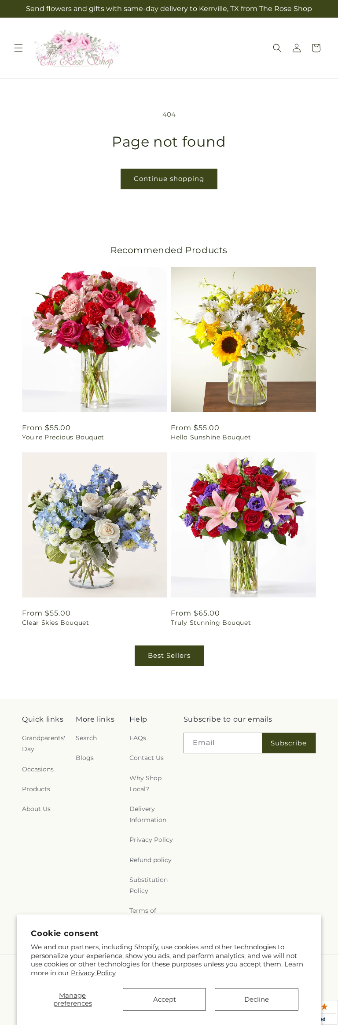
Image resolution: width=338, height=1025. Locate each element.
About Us (36, 809)
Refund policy (150, 860)
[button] (18, 48)
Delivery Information (147, 814)
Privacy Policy (93, 973)
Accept (164, 999)
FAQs (137, 738)
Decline (256, 999)
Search (86, 738)
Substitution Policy (148, 885)
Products (36, 789)
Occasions (38, 769)
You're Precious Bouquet (63, 437)
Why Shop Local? (145, 783)
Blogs (85, 758)
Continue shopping (169, 178)
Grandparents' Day (43, 743)
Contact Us (146, 758)
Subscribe (289, 743)
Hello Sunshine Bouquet (211, 437)
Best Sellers (169, 655)
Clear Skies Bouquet (55, 623)
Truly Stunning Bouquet (211, 623)
